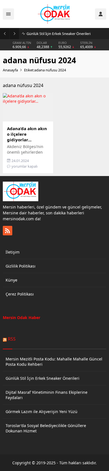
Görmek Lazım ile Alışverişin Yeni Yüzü (41, 411)
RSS (12, 339)
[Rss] (7, 230)
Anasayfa (10, 69)
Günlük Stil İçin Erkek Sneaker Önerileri (59, 33)
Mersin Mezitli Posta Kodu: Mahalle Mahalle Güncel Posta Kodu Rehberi (54, 361)
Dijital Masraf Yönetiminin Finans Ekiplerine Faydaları (46, 395)
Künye (11, 280)
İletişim (13, 252)
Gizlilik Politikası (20, 266)
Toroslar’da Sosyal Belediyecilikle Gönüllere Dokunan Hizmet (46, 428)
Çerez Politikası (20, 294)
